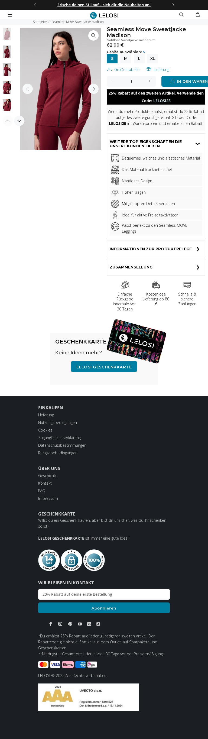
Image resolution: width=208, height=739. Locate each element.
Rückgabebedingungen (57, 452)
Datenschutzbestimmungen (62, 445)
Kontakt (45, 483)
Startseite (40, 22)
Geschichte (47, 475)
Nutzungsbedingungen (57, 422)
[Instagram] (60, 623)
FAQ (41, 490)
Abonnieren (104, 608)
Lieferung (161, 69)
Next (93, 89)
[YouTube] (79, 623)
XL (152, 58)
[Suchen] (182, 14)
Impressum (48, 498)
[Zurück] (35, 5)
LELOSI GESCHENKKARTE (104, 367)
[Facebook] (50, 623)
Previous (27, 89)
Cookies (45, 430)
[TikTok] (98, 624)
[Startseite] (104, 15)
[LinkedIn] (89, 624)
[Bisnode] (88, 696)
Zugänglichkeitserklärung (59, 437)
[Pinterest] (70, 623)
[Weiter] (173, 5)
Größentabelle (126, 69)
